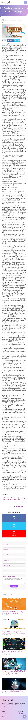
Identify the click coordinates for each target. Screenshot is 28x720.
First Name (5, 544)
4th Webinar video (18, 506)
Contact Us (4, 715)
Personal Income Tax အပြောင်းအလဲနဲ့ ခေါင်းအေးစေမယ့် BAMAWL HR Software (13, 632)
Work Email (6, 555)
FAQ (3, 717)
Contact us (14, 586)
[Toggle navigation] (25, 2)
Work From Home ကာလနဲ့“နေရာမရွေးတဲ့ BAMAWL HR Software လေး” (14, 498)
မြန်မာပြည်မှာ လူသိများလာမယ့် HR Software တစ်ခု (12, 652)
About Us (4, 713)
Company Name (7, 565)
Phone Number (6, 560)
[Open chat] (24, 716)
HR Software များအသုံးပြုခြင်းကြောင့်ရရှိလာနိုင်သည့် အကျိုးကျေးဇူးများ (13, 672)
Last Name (5, 549)
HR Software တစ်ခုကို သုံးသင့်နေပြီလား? (13, 691)
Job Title (4, 571)
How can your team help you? (9, 576)
